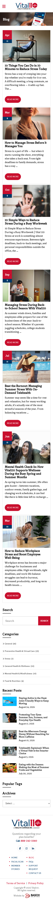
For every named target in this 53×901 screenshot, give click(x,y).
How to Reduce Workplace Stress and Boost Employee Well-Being (22, 554)
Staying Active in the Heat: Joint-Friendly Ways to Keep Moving (34, 701)
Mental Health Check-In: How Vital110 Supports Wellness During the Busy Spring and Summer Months (24, 472)
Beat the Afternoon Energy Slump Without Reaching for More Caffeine (34, 734)
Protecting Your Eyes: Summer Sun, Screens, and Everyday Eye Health (33, 717)
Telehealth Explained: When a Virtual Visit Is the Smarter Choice (34, 751)
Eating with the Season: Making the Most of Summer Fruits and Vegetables (34, 767)
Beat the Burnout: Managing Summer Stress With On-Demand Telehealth (23, 389)
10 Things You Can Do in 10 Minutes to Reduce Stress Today (26, 67)
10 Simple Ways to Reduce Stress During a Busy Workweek (26, 221)
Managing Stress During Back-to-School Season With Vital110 (25, 306)
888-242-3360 (29, 840)
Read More (13, 99)
